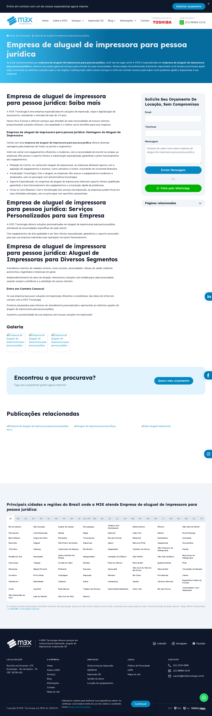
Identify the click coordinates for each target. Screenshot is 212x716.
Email (148, 112)
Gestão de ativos (95, 678)
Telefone (150, 127)
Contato (145, 20)
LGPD (130, 670)
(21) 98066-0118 (181, 670)
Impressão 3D (96, 20)
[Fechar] (208, 3)
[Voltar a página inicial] (19, 21)
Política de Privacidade (139, 665)
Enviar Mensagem (173, 170)
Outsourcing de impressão (100, 665)
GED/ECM (92, 670)
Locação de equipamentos (100, 683)
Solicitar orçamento (188, 6)
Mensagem (151, 141)
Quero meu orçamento (173, 380)
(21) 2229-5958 (180, 665)
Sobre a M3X (60, 20)
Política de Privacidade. (79, 706)
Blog (110, 20)
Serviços (76, 20)
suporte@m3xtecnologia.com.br (188, 675)
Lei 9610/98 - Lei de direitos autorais (23, 609)
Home (45, 20)
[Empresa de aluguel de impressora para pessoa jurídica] (16, 343)
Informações (127, 20)
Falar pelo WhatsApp (175, 188)
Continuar (141, 703)
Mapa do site (53, 691)
